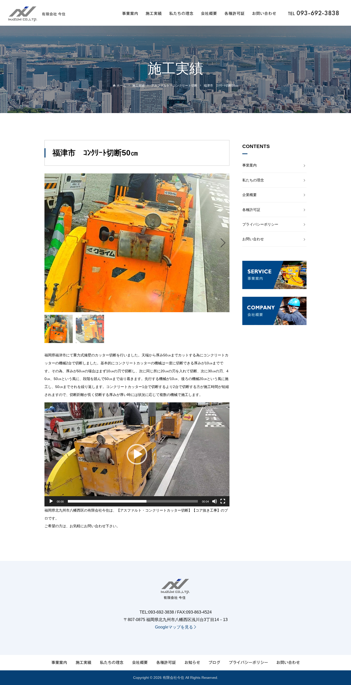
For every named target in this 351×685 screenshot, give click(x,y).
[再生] (51, 501)
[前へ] (50, 243)
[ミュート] (214, 501)
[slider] (133, 501)
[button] (137, 454)
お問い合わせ (253, 239)
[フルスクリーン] (222, 501)
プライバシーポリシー (260, 224)
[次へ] (223, 243)
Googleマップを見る (174, 627)
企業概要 (249, 195)
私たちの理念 (253, 180)
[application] (136, 454)
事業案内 (249, 165)
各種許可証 (251, 210)
